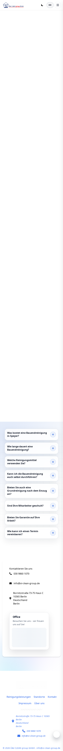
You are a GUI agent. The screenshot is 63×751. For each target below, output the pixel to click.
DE (50, 5)
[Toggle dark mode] (42, 4)
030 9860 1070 (21, 573)
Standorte (39, 696)
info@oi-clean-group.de (27, 583)
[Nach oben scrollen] (56, 734)
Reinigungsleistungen (19, 696)
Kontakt (52, 696)
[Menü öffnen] (58, 5)
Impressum (25, 703)
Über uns (39, 703)
